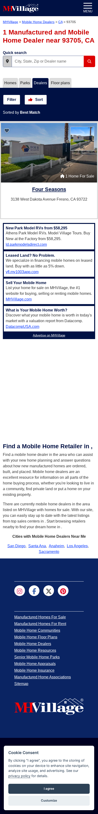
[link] (49, 190)
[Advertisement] (49, 390)
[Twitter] (48, 590)
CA (60, 22)
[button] (7, 61)
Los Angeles (77, 546)
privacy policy (19, 776)
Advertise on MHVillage (49, 335)
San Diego (16, 546)
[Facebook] (34, 590)
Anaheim (56, 546)
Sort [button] (38, 100)
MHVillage (10, 22)
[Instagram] (19, 590)
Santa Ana (37, 546)
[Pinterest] (63, 590)
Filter (11, 100)
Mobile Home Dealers (38, 22)
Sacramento (49, 552)
